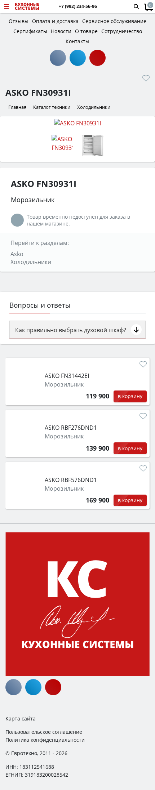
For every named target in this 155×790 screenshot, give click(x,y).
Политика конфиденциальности (45, 739)
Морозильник (64, 384)
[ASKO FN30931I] (77, 123)
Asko (16, 254)
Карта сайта (20, 718)
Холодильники (30, 262)
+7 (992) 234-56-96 (78, 6)
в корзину (130, 396)
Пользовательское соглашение (43, 731)
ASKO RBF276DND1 (71, 428)
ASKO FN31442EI (67, 376)
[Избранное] (146, 78)
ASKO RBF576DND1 (71, 480)
